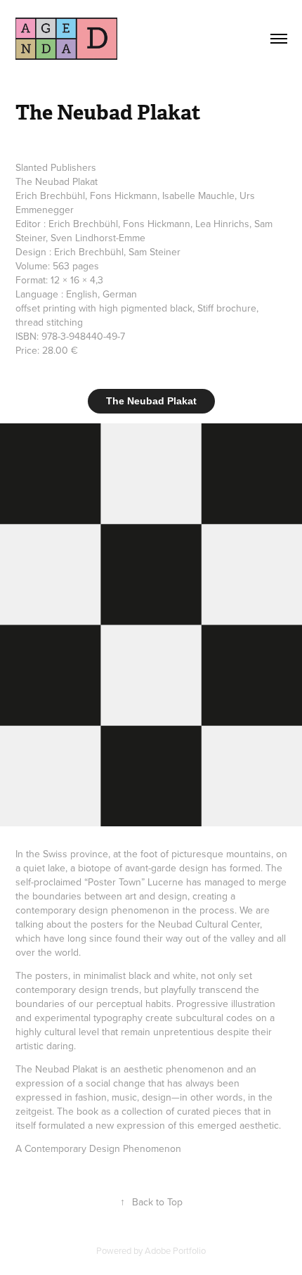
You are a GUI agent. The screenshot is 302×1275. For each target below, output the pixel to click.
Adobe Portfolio (175, 1250)
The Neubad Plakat (151, 400)
